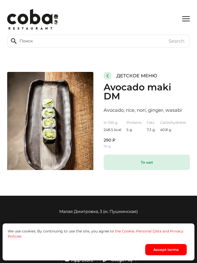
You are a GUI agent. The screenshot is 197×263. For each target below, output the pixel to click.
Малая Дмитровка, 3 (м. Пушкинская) (98, 211)
